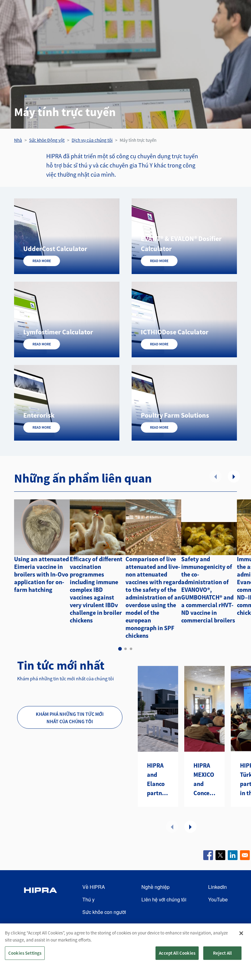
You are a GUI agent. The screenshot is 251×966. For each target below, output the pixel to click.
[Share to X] (220, 855)
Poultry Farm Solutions (175, 415)
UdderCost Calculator (55, 248)
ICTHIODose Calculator (174, 332)
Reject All (222, 953)
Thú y (88, 899)
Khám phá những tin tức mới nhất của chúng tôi (70, 717)
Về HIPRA (93, 886)
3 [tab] (131, 649)
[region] (125, 944)
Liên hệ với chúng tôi (163, 899)
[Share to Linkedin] (233, 855)
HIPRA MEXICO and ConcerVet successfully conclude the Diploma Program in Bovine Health (204, 779)
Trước (215, 476)
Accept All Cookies (177, 953)
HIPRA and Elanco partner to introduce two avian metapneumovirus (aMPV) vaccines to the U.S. (158, 779)
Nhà (18, 140)
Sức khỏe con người (104, 911)
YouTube (218, 899)
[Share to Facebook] (208, 855)
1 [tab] (120, 649)
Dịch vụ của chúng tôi (92, 140)
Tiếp (234, 476)
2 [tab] (125, 649)
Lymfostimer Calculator (58, 332)
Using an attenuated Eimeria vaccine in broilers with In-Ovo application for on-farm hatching (41, 574)
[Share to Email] (245, 855)
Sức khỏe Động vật (47, 140)
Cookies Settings (24, 953)
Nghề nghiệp (155, 886)
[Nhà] (40, 900)
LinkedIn (217, 886)
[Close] (241, 933)
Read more (41, 260)
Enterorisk (38, 415)
